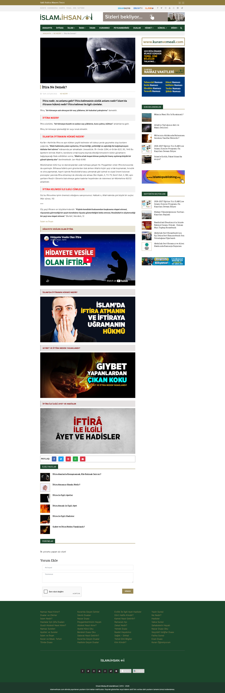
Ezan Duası (157, 639)
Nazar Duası (83, 618)
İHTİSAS (59, 28)
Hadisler (156, 618)
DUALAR (137, 28)
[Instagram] (166, 8)
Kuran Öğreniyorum (161, 642)
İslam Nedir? (46, 618)
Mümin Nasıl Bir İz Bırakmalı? (168, 114)
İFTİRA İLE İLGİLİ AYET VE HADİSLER (59, 403)
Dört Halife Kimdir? (123, 615)
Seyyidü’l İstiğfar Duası (163, 632)
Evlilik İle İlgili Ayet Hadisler (127, 611)
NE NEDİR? (57, 33)
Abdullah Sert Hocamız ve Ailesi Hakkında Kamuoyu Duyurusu (169, 244)
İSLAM (71, 28)
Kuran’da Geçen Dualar (88, 639)
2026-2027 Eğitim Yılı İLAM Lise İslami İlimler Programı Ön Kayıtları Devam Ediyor (169, 148)
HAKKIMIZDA (52, 8)
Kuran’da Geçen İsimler (88, 611)
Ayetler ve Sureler (49, 632)
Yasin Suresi (157, 611)
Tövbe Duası (46, 642)
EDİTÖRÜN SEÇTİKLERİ (154, 194)
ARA (74, 8)
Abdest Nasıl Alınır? (86, 625)
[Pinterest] (178, 8)
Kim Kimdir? (120, 642)
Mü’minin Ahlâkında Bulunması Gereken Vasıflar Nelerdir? (169, 136)
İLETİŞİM (81, 8)
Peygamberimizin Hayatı (89, 622)
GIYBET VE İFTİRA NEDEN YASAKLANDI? (61, 348)
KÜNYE (43, 8)
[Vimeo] (111, 671)
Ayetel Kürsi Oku (85, 628)
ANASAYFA (47, 28)
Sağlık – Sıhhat (121, 635)
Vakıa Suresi (158, 622)
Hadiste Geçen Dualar (88, 642)
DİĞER (174, 28)
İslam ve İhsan (46, 221)
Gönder (128, 591)
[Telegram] (182, 8)
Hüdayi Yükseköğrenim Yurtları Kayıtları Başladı (169, 213)
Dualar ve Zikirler (48, 615)
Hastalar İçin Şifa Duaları (52, 622)
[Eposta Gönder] (82, 458)
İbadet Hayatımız (122, 632)
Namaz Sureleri (47, 628)
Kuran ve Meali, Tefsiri (51, 639)
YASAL (69, 8)
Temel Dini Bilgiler (123, 639)
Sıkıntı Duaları (84, 615)
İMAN (81, 28)
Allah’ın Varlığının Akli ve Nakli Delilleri (166, 126)
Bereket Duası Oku (86, 632)
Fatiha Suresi (158, 635)
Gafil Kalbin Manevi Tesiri (52, 2)
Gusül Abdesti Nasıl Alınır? (53, 625)
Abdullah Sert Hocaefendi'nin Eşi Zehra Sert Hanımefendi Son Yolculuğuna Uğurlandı (169, 235)
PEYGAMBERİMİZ (121, 28)
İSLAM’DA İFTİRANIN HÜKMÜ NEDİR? (60, 292)
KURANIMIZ (104, 28)
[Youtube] (170, 8)
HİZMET (148, 28)
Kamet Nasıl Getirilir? (124, 618)
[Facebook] (158, 8)
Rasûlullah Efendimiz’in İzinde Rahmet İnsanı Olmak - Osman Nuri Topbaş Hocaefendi (169, 225)
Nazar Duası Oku (160, 628)
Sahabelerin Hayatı (161, 625)
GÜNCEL (162, 28)
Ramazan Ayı (120, 622)
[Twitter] (162, 8)
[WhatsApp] (174, 8)
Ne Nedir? (156, 615)
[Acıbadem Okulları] (163, 262)
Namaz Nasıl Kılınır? (50, 611)
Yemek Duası (120, 628)
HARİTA (62, 8)
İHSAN (92, 28)
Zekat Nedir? (120, 625)
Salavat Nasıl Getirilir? (88, 635)
